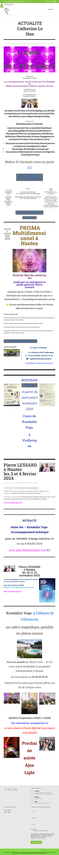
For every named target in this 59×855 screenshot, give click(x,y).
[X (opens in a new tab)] (46, 1)
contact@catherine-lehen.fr (19, 1)
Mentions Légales (23, 850)
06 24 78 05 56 (7, 1)
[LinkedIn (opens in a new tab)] (53, 1)
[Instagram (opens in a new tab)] (52, 1)
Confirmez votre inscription (40, 830)
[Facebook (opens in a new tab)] (48, 1)
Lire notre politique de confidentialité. (41, 837)
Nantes (22, 581)
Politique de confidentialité (34, 850)
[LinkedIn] (15, 789)
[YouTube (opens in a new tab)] (55, 1)
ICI (29, 167)
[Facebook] (9, 789)
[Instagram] (12, 789)
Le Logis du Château (38, 347)
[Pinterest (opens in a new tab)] (50, 1)
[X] (5, 789)
